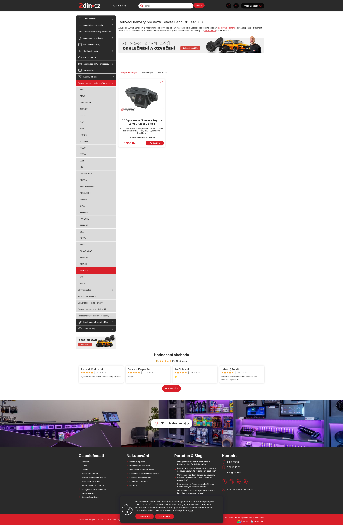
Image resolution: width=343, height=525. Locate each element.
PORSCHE (84, 219)
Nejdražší (162, 72)
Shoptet (245, 521)
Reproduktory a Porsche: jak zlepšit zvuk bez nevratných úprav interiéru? (195, 485)
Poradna (133, 485)
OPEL (82, 206)
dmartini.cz (259, 521)
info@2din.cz (234, 472)
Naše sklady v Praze (91, 481)
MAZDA (83, 180)
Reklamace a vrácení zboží (142, 469)
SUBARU (84, 257)
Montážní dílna (88, 493)
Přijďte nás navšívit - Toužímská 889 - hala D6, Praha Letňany (106, 520)
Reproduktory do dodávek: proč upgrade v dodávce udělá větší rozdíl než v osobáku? (196, 469)
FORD (82, 128)
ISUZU (83, 148)
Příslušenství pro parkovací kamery (93, 316)
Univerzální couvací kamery (90, 303)
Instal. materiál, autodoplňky (95, 322)
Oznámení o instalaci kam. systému (145, 473)
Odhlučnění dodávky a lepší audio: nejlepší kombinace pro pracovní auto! (196, 491)
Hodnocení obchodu (171, 355)
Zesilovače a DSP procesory (96, 64)
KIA (81, 167)
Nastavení (144, 516)
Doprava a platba (137, 462)
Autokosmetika (89, 18)
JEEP (82, 161)
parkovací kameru (226, 28)
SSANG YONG (86, 251)
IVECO (83, 154)
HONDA (83, 135)
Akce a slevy (89, 328)
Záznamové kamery (87, 296)
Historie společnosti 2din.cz (94, 477)
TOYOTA (84, 270)
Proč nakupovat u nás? (140, 465)
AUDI (82, 90)
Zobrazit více (171, 388)
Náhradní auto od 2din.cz (93, 485)
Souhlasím (164, 516)
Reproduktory (89, 57)
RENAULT (84, 225)
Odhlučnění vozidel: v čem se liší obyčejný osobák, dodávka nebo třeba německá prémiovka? (196, 477)
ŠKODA (83, 238)
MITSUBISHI (85, 193)
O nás (84, 465)
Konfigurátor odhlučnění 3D (94, 489)
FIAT (82, 122)
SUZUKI (83, 264)
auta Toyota (210, 30)
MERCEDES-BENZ (88, 186)
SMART (83, 245)
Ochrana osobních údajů (140, 477)
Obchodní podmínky (139, 481)
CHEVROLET (85, 102)
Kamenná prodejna (90, 497)
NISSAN (83, 199)
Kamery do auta (90, 77)
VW (81, 277)
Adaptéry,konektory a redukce (97, 31)
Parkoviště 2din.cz (90, 473)
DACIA (83, 115)
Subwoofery (88, 70)
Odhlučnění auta (90, 51)
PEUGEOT (84, 212)
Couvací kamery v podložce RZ (92, 309)
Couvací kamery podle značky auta (94, 83)
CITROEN (84, 109)
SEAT (82, 232)
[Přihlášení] (236, 5)
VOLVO (83, 283)
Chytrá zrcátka (84, 290)
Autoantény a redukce (93, 38)
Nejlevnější (147, 72)
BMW (82, 96)
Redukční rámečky (91, 44)
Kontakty (85, 462)
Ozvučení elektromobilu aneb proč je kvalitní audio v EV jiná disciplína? (193, 463)
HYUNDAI (84, 141)
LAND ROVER (86, 173)
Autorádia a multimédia (93, 25)
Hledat (199, 5)
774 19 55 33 (119, 5)
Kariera (85, 469)
